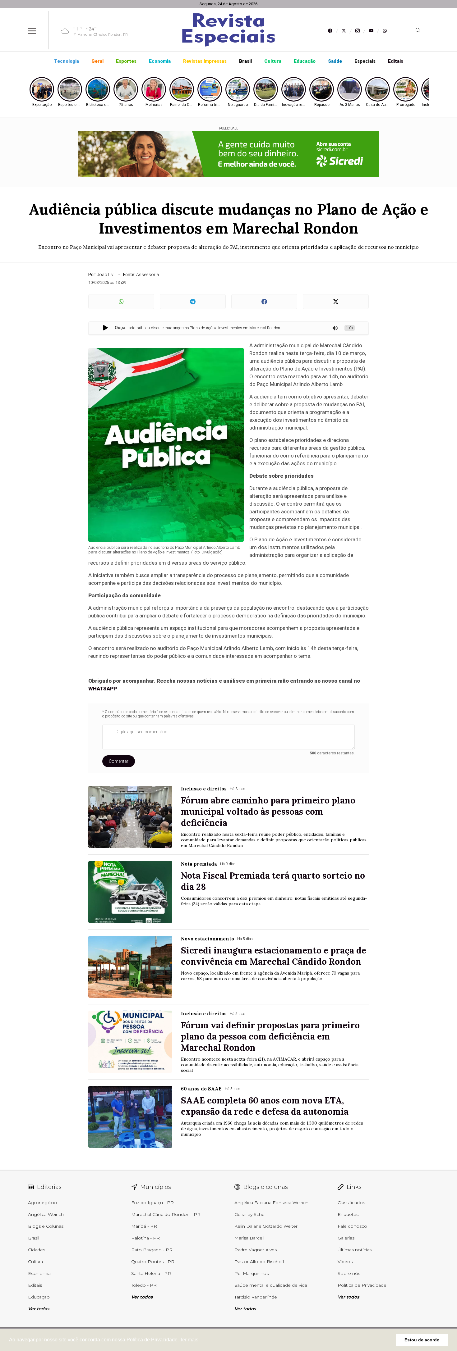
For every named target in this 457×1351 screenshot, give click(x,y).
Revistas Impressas (205, 61)
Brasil (245, 61)
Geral (97, 61)
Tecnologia (66, 61)
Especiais (365, 61)
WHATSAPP (102, 688)
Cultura (272, 61)
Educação (305, 61)
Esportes (126, 61)
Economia (160, 61)
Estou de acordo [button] (422, 1339)
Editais (395, 61)
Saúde (335, 61)
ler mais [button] (189, 1339)
